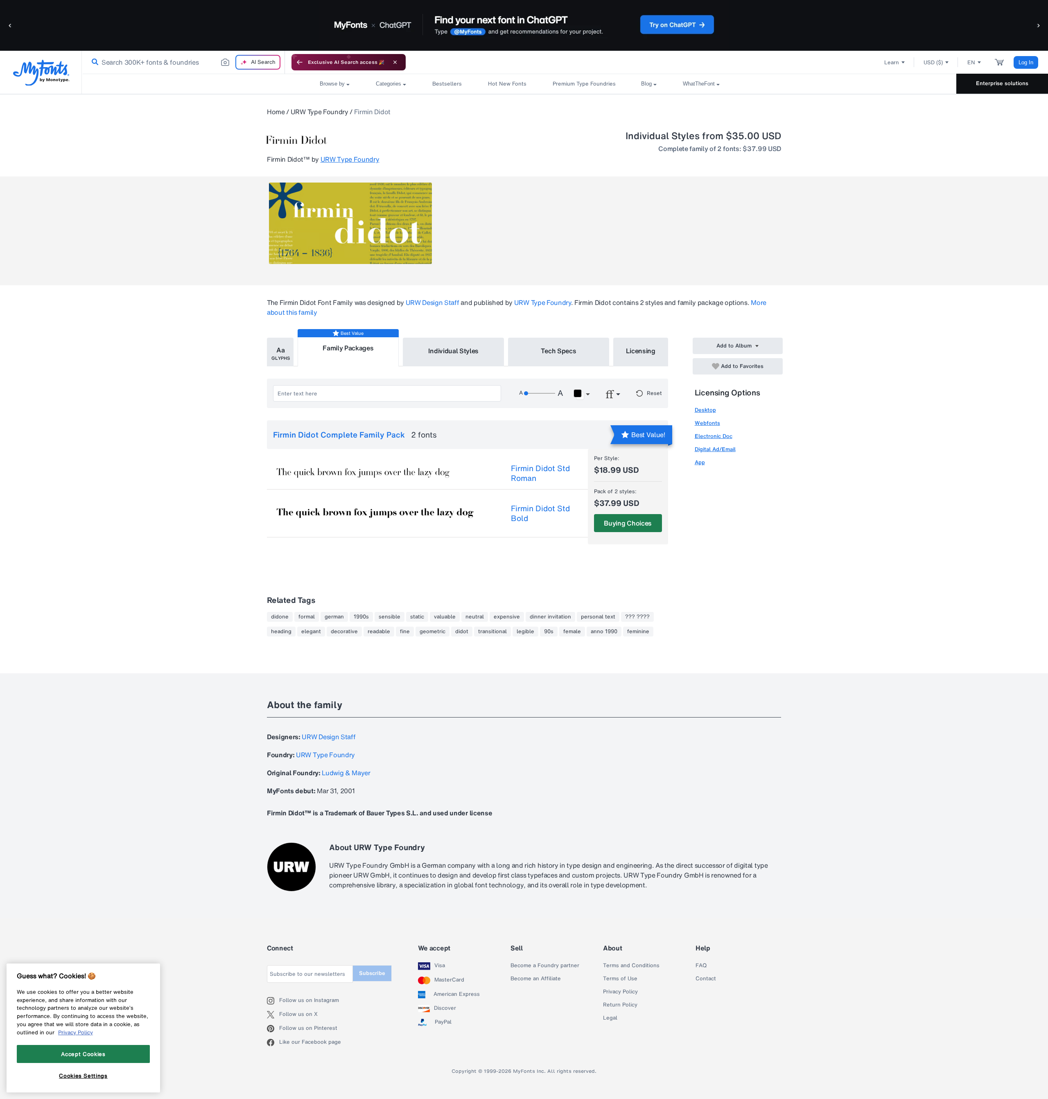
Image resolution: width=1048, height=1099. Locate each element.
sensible (389, 617)
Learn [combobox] (891, 62)
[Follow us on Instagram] (273, 1000)
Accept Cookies (83, 1054)
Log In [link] (1026, 62)
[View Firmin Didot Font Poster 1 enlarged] (350, 223)
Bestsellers (447, 84)
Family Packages (348, 348)
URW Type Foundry (319, 112)
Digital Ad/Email (715, 449)
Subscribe (372, 973)
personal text (598, 617)
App (700, 462)
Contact (706, 978)
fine (405, 631)
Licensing (640, 351)
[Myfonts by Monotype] (41, 73)
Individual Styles (453, 351)
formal (306, 617)
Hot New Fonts (507, 84)
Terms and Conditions (631, 965)
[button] (10, 25)
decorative (344, 631)
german (334, 617)
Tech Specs (558, 351)
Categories (388, 84)
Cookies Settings (83, 1076)
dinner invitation (550, 617)
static (417, 617)
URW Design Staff (432, 302)
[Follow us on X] (273, 1014)
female (572, 631)
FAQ (701, 965)
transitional (492, 631)
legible (525, 631)
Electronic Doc (713, 436)
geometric (432, 631)
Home (276, 112)
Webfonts (707, 423)
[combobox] (183, 62)
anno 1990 (604, 631)
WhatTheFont (699, 84)
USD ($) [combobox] (933, 62)
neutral (474, 617)
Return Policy (620, 1005)
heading (281, 631)
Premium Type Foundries (584, 84)
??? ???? (637, 617)
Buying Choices (628, 523)
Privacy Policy (620, 991)
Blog (646, 84)
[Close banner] (395, 62)
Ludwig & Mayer (346, 773)
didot (461, 631)
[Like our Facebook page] (273, 1042)
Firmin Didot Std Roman (540, 473)
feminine (638, 631)
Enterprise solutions (1002, 83)
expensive (507, 617)
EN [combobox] (971, 62)
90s (548, 631)
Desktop (705, 410)
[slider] (539, 393)
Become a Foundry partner (544, 965)
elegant (311, 631)
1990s (361, 617)
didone (280, 617)
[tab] (280, 352)
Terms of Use (620, 978)
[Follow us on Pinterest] (273, 1028)
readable (379, 631)
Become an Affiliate (535, 978)
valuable (445, 617)
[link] (93, 62)
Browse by (332, 84)
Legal (610, 1018)
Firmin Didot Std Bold (540, 513)
